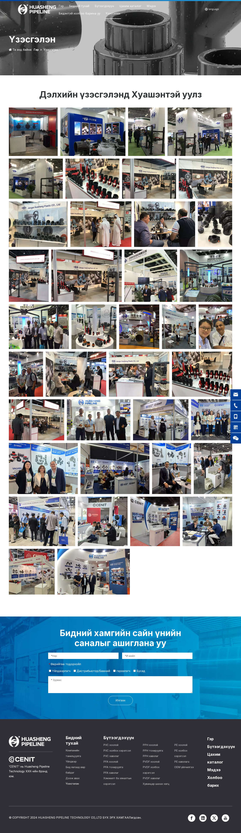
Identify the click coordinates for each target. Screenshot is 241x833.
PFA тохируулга (113, 767)
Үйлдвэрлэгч (60, 671)
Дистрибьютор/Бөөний (93, 671)
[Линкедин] (203, 818)
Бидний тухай (79, 6)
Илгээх (120, 700)
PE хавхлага (181, 761)
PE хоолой (180, 745)
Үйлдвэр (71, 761)
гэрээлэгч (123, 671)
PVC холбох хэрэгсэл (117, 750)
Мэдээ (151, 6)
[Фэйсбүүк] (191, 818)
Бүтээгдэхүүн (104, 6)
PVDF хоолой (151, 761)
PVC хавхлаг (111, 756)
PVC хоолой (110, 745)
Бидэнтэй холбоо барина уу (79, 13)
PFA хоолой (110, 761)
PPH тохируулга (153, 750)
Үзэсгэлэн (113, 13)
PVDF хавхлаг (151, 778)
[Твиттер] (214, 818)
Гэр (61, 6)
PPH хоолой (150, 745)
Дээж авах (73, 778)
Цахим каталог (130, 6)
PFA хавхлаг (111, 772)
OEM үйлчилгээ (184, 767)
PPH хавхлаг (150, 756)
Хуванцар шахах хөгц (156, 783)
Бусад (140, 671)
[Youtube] (225, 818)
